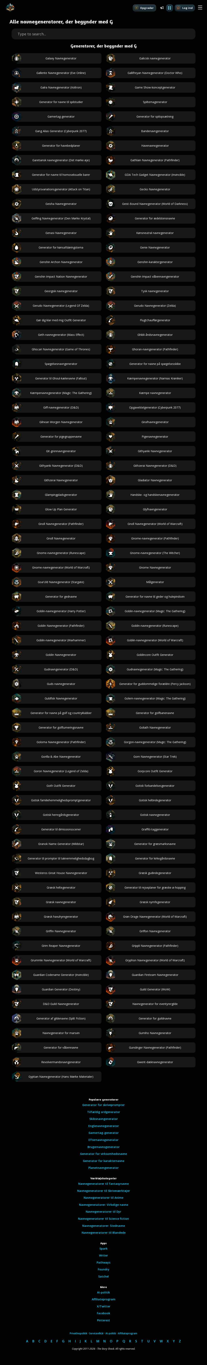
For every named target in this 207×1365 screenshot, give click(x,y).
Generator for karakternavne (103, 1161)
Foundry (103, 1269)
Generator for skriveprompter (103, 1105)
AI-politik (103, 1292)
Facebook (103, 1313)
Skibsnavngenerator (103, 1119)
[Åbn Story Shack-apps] (169, 7)
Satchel (103, 1276)
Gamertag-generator (104, 1133)
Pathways (103, 1262)
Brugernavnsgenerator (104, 1147)
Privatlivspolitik (78, 1333)
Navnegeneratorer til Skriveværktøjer (103, 1191)
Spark (103, 1248)
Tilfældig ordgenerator (103, 1112)
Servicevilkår (96, 1333)
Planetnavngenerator (103, 1168)
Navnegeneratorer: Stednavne (103, 1226)
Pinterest (103, 1320)
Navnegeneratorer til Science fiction (103, 1219)
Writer (103, 1255)
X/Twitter (103, 1306)
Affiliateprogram (103, 1299)
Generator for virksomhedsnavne (103, 1154)
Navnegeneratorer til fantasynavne (103, 1184)
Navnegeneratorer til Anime (103, 1198)
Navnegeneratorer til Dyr (103, 1211)
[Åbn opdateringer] (162, 7)
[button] (200, 8)
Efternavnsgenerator (103, 1140)
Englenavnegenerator (103, 1126)
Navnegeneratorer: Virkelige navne (103, 1205)
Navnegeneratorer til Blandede (104, 1232)
